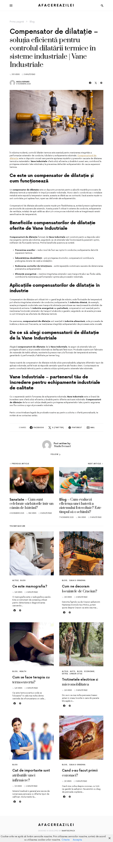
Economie (89, 671)
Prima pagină (17, 21)
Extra (65, 674)
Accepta (77, 839)
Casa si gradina (77, 580)
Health (23, 671)
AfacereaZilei (56, 5)
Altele (15, 580)
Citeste (66, 839)
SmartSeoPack (68, 831)
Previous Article (20, 464)
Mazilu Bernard (22, 82)
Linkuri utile (76, 674)
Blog (32, 21)
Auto (72, 671)
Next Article (94, 464)
